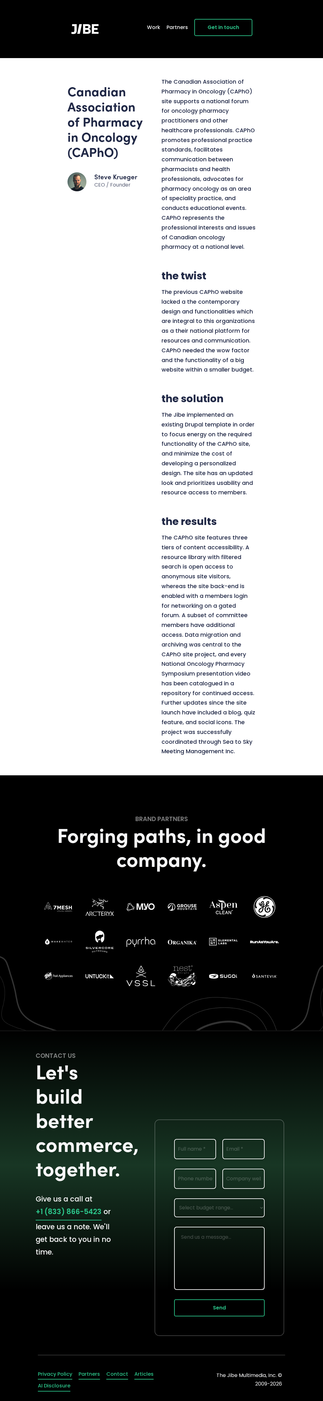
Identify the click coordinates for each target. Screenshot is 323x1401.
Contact (117, 1374)
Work (153, 27)
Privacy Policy (55, 1374)
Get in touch (223, 27)
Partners (177, 27)
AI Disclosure (54, 1385)
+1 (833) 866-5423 (69, 1212)
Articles (144, 1374)
